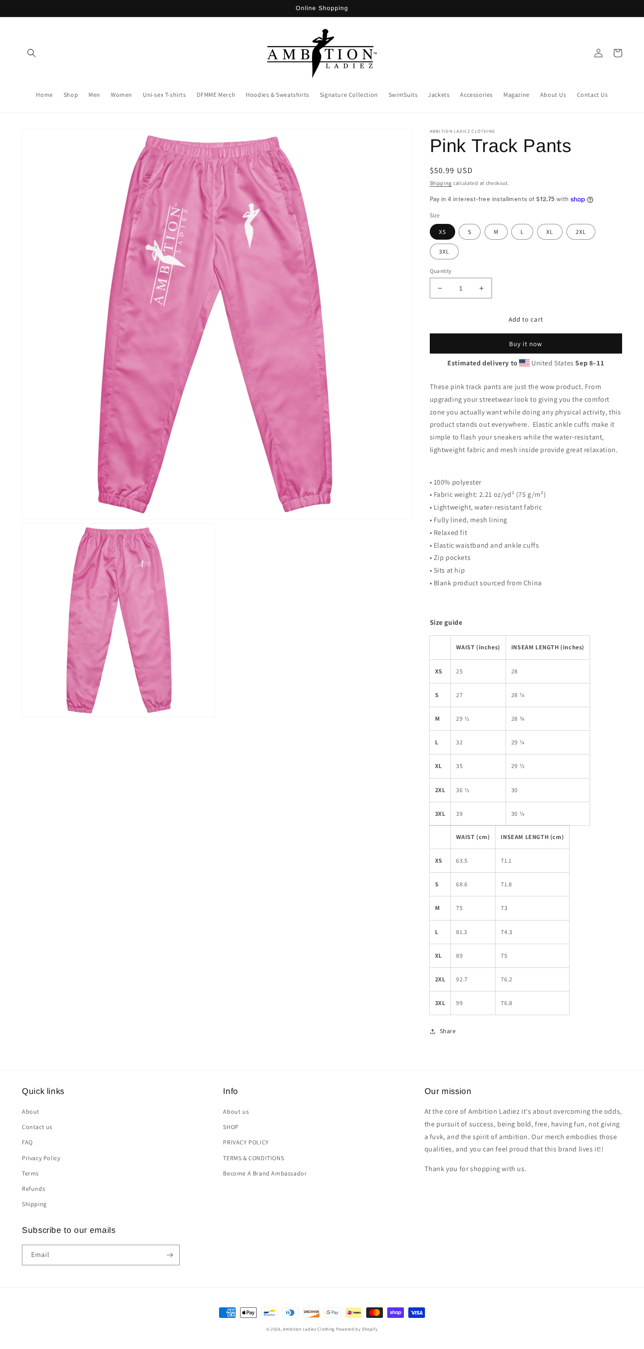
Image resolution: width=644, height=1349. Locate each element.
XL (549, 232)
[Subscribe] (169, 1255)
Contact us (37, 1127)
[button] (31, 53)
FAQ (27, 1142)
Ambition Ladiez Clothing (309, 1329)
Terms (30, 1173)
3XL (444, 251)
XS (442, 232)
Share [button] (448, 1031)
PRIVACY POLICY (246, 1142)
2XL (581, 232)
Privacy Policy (41, 1158)
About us (236, 1111)
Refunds (33, 1189)
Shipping (441, 183)
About (30, 1111)
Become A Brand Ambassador (265, 1173)
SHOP (230, 1127)
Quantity (441, 271)
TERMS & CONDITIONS (253, 1158)
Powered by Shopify (357, 1329)
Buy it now (525, 344)
